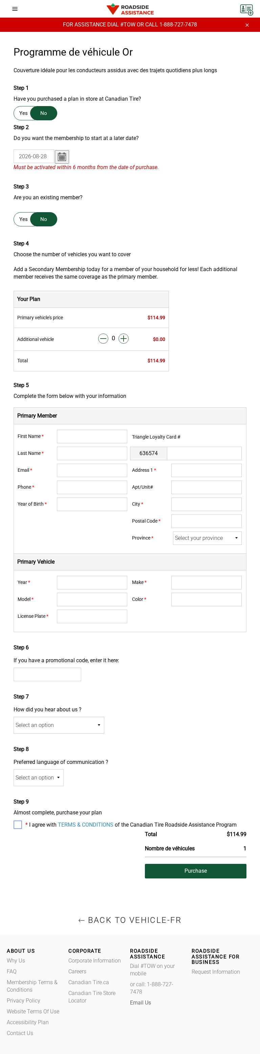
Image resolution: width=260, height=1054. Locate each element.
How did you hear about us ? (48, 709)
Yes (23, 113)
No (43, 113)
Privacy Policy (23, 1000)
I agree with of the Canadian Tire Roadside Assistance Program (132, 825)
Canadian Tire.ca (88, 982)
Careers (77, 971)
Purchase (196, 871)
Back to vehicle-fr (133, 920)
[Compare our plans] (246, 8)
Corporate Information (94, 960)
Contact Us (20, 1033)
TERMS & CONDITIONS (85, 825)
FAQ (12, 971)
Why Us (16, 960)
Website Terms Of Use (33, 1011)
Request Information (216, 972)
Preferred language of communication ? (61, 762)
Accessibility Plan (28, 1022)
